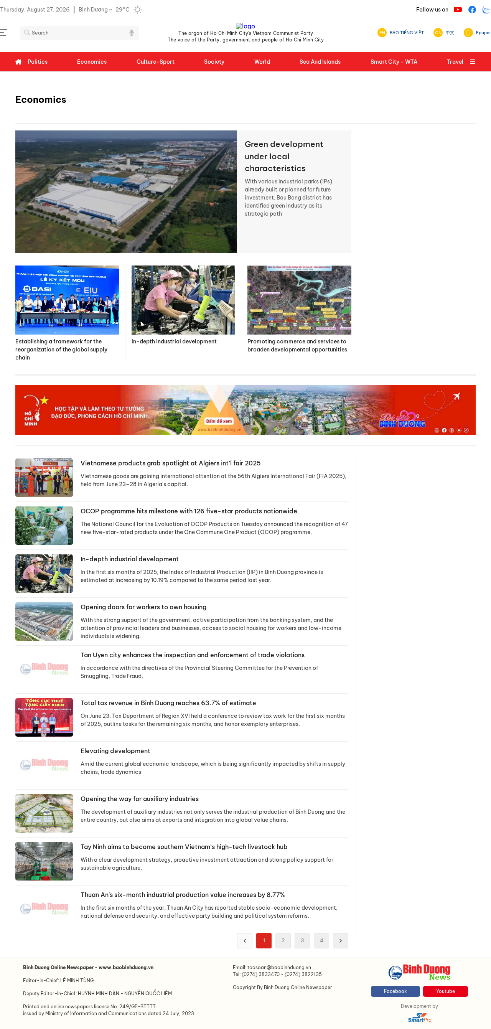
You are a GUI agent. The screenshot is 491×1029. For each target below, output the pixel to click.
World (262, 61)
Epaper (483, 32)
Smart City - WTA (394, 61)
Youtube (445, 991)
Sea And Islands (320, 61)
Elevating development (115, 751)
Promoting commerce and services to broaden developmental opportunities (297, 345)
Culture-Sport (156, 61)
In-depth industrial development (174, 341)
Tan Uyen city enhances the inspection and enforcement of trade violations (193, 655)
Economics (92, 61)
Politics (38, 61)
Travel (455, 61)
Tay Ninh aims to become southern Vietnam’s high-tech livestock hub (184, 847)
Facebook (395, 991)
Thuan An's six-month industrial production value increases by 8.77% (183, 895)
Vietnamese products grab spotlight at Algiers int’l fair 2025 (171, 463)
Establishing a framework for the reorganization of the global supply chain (61, 349)
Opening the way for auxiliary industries (140, 799)
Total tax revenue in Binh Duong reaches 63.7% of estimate (168, 703)
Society (214, 61)
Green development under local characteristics (284, 156)
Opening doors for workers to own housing (143, 607)
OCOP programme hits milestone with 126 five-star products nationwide (189, 511)
